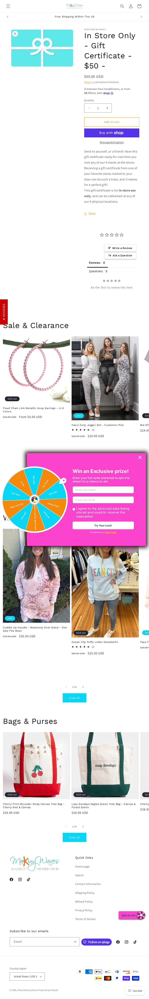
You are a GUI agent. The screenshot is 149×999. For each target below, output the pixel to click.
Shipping (89, 82)
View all (74, 698)
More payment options (112, 142)
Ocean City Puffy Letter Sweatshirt (95, 642)
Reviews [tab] (94, 262)
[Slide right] (83, 687)
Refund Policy (84, 901)
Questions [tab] (96, 271)
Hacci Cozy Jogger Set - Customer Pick (98, 425)
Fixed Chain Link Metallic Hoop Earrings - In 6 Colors (33, 410)
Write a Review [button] (122, 248)
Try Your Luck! (103, 525)
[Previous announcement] (7, 17)
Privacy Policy (83, 910)
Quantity (89, 100)
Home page (82, 866)
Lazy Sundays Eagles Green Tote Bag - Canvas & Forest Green (104, 806)
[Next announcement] (141, 17)
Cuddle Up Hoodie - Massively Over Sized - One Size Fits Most (35, 629)
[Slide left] (66, 687)
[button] (8, 6)
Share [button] (92, 213)
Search (79, 875)
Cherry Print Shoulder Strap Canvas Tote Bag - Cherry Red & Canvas (34, 806)
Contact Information (88, 884)
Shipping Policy (84, 893)
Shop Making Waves (28, 990)
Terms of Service (85, 919)
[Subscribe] (75, 941)
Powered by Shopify (48, 990)
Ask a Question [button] (122, 255)
